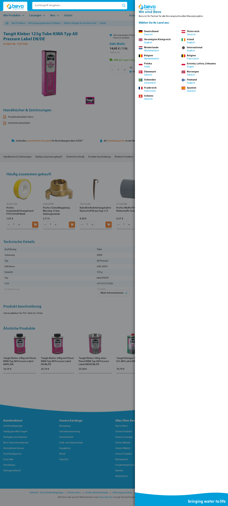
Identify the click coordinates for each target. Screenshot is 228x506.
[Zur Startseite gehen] (15, 6)
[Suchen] (123, 5)
